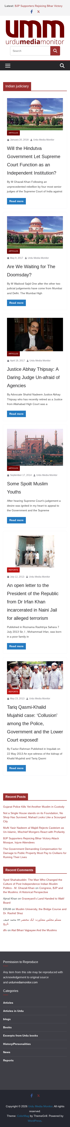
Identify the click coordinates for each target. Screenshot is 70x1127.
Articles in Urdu (13, 1010)
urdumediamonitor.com (23, 982)
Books (7, 1027)
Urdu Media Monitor (43, 139)
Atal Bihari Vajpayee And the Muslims (34, 930)
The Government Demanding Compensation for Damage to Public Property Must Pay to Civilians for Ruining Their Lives (34, 853)
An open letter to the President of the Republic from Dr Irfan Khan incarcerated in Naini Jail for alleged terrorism (33, 602)
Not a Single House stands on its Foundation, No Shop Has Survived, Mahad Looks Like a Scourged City (34, 817)
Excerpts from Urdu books (20, 1035)
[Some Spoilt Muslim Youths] (35, 447)
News (6, 1052)
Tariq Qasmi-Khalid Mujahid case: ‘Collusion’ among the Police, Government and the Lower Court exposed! (35, 723)
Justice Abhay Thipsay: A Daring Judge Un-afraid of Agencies (33, 377)
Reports (13, 570)
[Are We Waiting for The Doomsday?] (35, 232)
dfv (5, 930)
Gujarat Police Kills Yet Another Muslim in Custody (33, 806)
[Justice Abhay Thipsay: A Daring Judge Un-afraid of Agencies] (35, 334)
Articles (13, 133)
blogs (7, 1019)
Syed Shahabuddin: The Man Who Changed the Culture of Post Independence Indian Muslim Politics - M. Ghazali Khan (32, 884)
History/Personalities (17, 1043)
